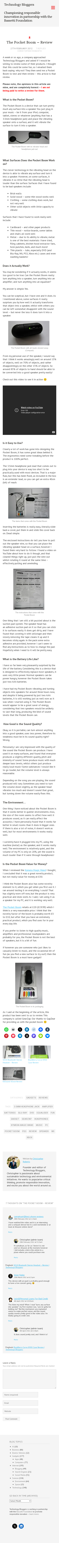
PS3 (24, 1131)
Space (17, 1484)
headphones (41, 1119)
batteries (10, 1113)
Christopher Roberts (29, 51)
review (33, 1131)
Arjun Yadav (19, 1275)
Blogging (18, 1468)
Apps (17, 1459)
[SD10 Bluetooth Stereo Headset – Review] (14, 1052)
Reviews (43, 1098)
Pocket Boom (12, 1131)
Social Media (20, 1475)
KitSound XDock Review (12, 1081)
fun (53, 1113)
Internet (15, 1465)
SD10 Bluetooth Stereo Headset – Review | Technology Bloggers (27, 1266)
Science (15, 1478)
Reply (10, 1232)
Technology (17, 1487)
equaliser (42, 1113)
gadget (15, 1119)
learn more (34, 1514)
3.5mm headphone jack (27, 1107)
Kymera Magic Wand (35, 870)
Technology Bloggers (19, 5)
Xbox (29, 1137)
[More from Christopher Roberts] (13, 1168)
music (39, 1125)
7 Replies (41, 48)
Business (15, 1450)
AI (13, 1446)
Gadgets (31, 1098)
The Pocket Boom (12, 907)
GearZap (27, 1119)
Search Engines (21, 1472)
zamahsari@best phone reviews (28, 1216)
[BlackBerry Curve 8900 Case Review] (39, 1052)
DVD (32, 1113)
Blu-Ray (22, 1113)
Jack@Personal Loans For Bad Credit (31, 1298)
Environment (20, 1481)
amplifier (47, 1107)
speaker (44, 1131)
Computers (19, 1462)
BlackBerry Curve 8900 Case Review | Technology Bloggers (24, 1348)
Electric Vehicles (18, 1453)
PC (46, 1125)
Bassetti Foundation (24, 1511)
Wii (52, 1131)
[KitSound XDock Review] (14, 1073)
